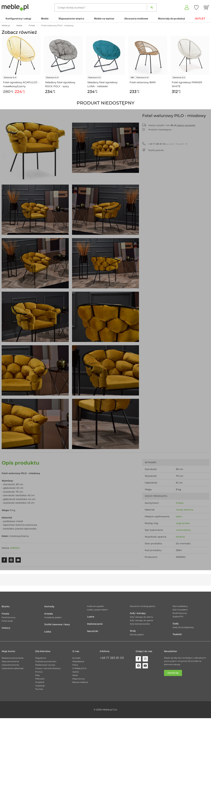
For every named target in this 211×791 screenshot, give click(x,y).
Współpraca (78, 661)
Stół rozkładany (180, 606)
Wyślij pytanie (156, 150)
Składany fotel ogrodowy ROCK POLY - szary (60, 84)
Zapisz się (173, 673)
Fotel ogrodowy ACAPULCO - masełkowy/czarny (21, 84)
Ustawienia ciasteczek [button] (12, 668)
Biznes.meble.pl (80, 682)
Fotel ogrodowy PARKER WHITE (187, 84)
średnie (180, 536)
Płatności (40, 678)
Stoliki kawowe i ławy (57, 624)
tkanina (188, 509)
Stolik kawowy (180, 613)
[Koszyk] (206, 7)
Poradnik (39, 682)
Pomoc (39, 672)
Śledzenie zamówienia (12, 658)
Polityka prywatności (45, 661)
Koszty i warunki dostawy (48, 668)
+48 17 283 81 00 (112, 657)
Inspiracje (40, 685)
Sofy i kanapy (138, 613)
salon (179, 516)
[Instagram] (145, 658)
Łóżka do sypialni (95, 606)
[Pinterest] (138, 665)
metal (179, 509)
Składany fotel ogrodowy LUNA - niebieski (102, 84)
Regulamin (40, 658)
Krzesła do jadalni (52, 617)
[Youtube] (145, 665)
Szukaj (151, 7)
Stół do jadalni (137, 634)
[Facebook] (138, 658)
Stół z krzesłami (180, 609)
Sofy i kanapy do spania (141, 620)
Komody (49, 606)
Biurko (6, 606)
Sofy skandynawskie (140, 624)
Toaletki (177, 634)
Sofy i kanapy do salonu (141, 617)
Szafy (176, 623)
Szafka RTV (178, 616)
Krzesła (48, 613)
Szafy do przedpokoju (183, 627)
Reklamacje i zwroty (45, 665)
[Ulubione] (196, 7)
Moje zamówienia (10, 661)
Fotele (179, 502)
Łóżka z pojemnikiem (97, 609)
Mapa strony (78, 678)
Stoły (133, 630)
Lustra (90, 616)
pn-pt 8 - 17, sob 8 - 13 (167, 144)
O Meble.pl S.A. (79, 668)
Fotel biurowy (8, 617)
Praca (75, 665)
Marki (75, 675)
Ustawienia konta (10, 665)
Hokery (6, 627)
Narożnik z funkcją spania (142, 606)
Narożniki (92, 631)
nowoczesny (183, 529)
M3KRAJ (15, 547)
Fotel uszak (7, 621)
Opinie (75, 672)
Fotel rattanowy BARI (143, 82)
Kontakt (76, 658)
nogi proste (183, 523)
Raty (37, 675)
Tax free (39, 689)
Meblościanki (95, 623)
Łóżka (47, 631)
